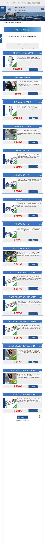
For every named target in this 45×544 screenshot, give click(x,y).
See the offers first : (14, 36)
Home (12, 22)
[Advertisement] (22, 3)
